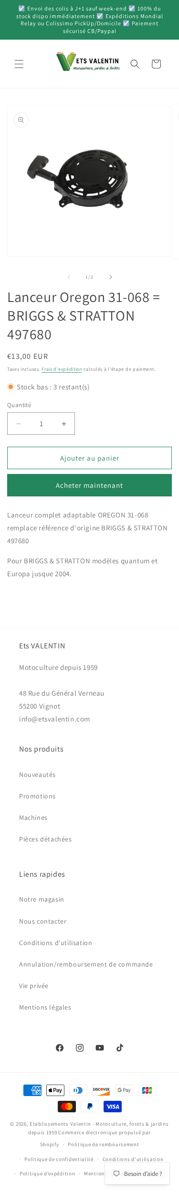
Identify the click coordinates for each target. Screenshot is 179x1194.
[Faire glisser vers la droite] (110, 277)
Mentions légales (45, 1007)
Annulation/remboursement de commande (86, 964)
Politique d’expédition (47, 1173)
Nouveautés (37, 774)
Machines (33, 817)
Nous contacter (42, 921)
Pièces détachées (45, 839)
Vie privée (34, 985)
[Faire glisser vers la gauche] (68, 277)
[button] (19, 64)
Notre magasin (41, 899)
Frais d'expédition (62, 369)
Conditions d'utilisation (55, 942)
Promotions (37, 796)
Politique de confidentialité (59, 1159)
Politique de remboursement (103, 1144)
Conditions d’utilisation (133, 1159)
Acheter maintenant (89, 485)
